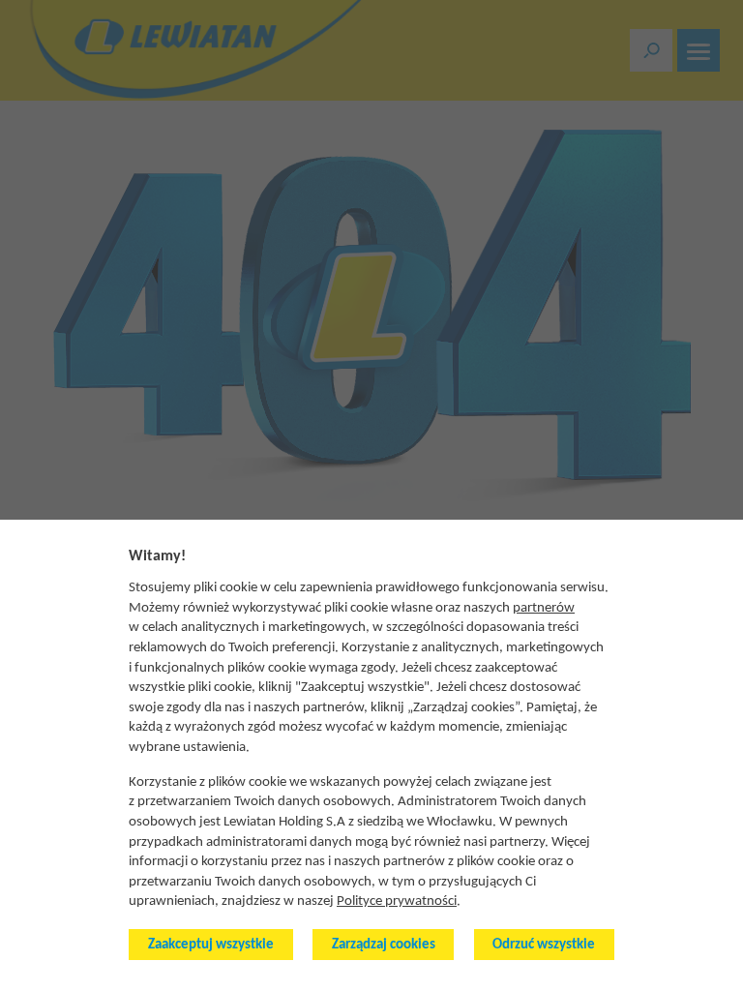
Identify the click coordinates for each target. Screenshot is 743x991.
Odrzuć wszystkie (543, 945)
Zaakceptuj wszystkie (211, 945)
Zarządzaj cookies (383, 945)
